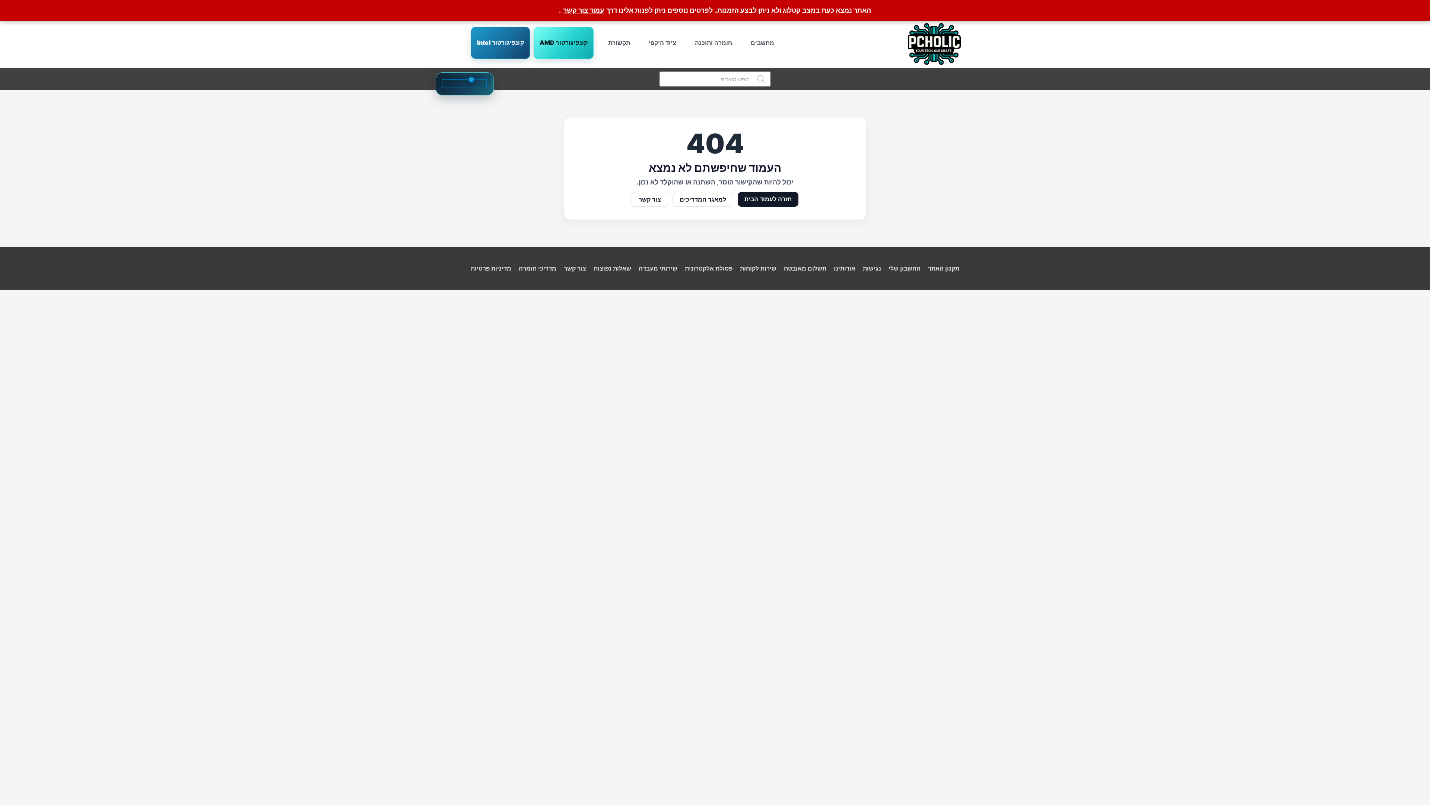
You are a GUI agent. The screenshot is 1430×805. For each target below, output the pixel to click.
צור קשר (650, 199)
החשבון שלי (905, 268)
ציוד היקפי (662, 43)
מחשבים (762, 43)
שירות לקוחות (758, 268)
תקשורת (619, 43)
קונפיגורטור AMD (564, 42)
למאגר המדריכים (703, 199)
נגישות (872, 268)
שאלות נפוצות (612, 268)
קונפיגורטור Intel (500, 42)
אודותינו (844, 268)
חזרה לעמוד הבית (768, 199)
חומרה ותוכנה (713, 43)
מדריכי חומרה (537, 268)
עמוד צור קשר (583, 10)
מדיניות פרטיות (491, 268)
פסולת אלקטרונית (709, 268)
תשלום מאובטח (805, 268)
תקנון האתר (943, 268)
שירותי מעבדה (658, 268)
